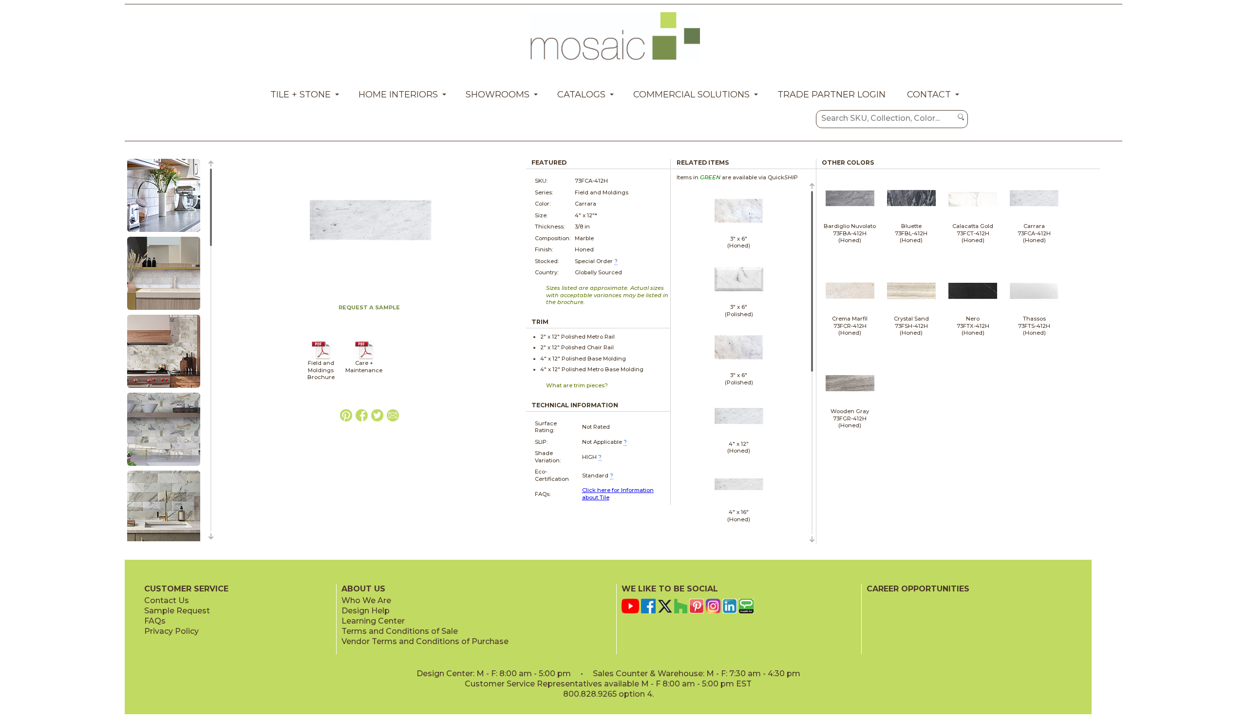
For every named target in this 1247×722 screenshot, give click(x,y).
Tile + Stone (300, 94)
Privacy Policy (171, 631)
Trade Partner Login (831, 94)
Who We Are (366, 600)
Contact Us (166, 600)
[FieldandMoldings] (320, 357)
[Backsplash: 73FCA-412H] (164, 232)
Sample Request (177, 610)
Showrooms (497, 94)
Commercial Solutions (691, 94)
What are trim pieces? (577, 385)
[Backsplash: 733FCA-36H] (164, 310)
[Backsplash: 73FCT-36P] (164, 466)
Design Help (365, 610)
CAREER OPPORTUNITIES (918, 588)
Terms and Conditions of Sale (399, 631)
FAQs (155, 621)
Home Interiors (398, 94)
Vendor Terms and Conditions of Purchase (425, 641)
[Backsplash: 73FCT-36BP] (164, 388)
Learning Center (373, 621)
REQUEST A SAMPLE (369, 307)
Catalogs (581, 94)
